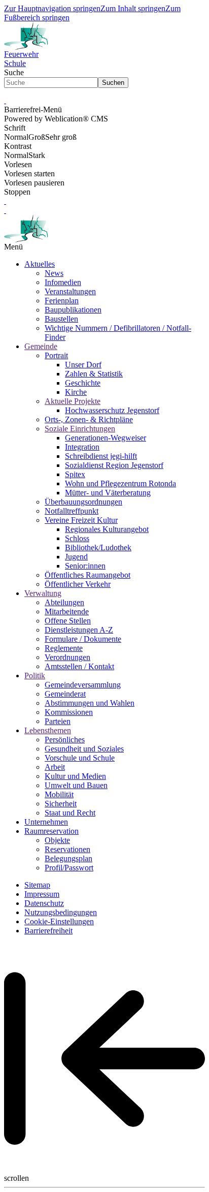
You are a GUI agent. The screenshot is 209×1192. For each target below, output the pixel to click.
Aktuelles (39, 264)
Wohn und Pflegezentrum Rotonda (120, 483)
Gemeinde (40, 346)
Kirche (76, 392)
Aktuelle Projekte (72, 401)
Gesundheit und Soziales (84, 748)
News (54, 273)
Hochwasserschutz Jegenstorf (112, 410)
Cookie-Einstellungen (59, 921)
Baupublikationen (73, 309)
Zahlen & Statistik (94, 373)
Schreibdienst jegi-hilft (101, 456)
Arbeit (55, 767)
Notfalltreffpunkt (71, 511)
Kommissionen (69, 712)
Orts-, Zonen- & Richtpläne (89, 419)
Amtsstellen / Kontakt (79, 666)
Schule (15, 63)
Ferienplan (62, 300)
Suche (14, 72)
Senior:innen (85, 565)
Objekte (57, 840)
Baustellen (61, 319)
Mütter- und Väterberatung (108, 492)
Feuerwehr (21, 54)
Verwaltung (42, 593)
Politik (34, 675)
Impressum (41, 894)
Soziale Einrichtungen (80, 428)
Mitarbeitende (67, 611)
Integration (82, 447)
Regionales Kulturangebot (107, 529)
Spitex (75, 474)
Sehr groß (61, 137)
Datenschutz (44, 903)
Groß (36, 137)
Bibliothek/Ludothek (98, 547)
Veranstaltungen (70, 291)
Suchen (113, 82)
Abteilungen (64, 602)
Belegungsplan (68, 858)
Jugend (76, 556)
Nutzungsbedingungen (60, 912)
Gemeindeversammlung (83, 684)
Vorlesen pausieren (34, 182)
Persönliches (65, 739)
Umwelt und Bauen (76, 785)
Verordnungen (67, 657)
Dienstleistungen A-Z (79, 629)
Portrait (56, 355)
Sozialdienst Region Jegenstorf (114, 465)
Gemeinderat (65, 693)
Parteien (58, 721)
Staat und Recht (70, 812)
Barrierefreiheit (48, 930)
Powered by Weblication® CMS (56, 118)
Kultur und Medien (75, 776)
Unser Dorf (83, 364)
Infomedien (63, 282)
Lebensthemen (47, 730)
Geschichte (82, 383)
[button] (5, 100)
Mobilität (59, 794)
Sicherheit (61, 803)
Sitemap (37, 885)
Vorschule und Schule (80, 758)
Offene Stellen (68, 620)
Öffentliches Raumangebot (87, 575)
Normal (16, 137)
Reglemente (64, 648)
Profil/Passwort (69, 867)
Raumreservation (51, 831)
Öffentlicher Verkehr (78, 584)
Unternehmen (46, 822)
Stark (36, 155)
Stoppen (17, 191)
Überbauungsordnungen (83, 501)
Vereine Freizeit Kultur (81, 520)
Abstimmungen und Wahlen (89, 703)
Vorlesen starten (29, 173)
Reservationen (67, 849)
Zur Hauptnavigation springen (52, 8)
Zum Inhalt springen (132, 8)
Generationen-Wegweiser (105, 437)
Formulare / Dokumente (83, 639)
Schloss (77, 538)
